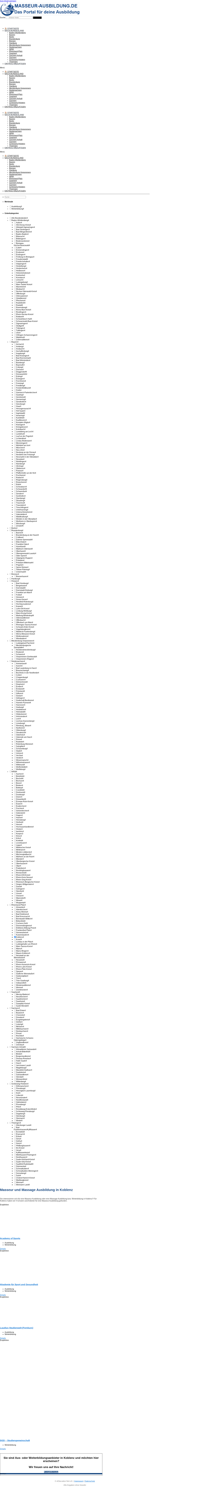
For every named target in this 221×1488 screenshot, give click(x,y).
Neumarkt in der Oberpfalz (27, 457)
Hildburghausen (23, 1146)
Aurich (19, 666)
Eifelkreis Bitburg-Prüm (26, 928)
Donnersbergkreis (24, 926)
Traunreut (20, 503)
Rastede (20, 742)
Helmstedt (20, 712)
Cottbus (19, 537)
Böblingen (21, 239)
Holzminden (21, 716)
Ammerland (21, 664)
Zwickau (20, 1045)
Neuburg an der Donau (26, 452)
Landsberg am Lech (24, 432)
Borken (19, 785)
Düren (19, 797)
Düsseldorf (21, 799)
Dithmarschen (22, 1086)
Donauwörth (21, 374)
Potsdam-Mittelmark (24, 563)
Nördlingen (21, 461)
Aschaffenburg (22, 351)
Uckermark (21, 572)
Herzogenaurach (23, 409)
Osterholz (20, 735)
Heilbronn (20, 271)
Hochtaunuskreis (23, 604)
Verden (19, 758)
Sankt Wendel (22, 1006)
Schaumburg (22, 749)
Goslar (19, 696)
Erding (19, 376)
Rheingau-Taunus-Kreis (26, 625)
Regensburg (21, 480)
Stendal (19, 1077)
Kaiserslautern (22, 935)
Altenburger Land (23, 1125)
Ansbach (20, 349)
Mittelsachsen (22, 1029)
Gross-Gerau (22, 599)
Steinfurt (20, 891)
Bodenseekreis (22, 241)
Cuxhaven (21, 680)
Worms (19, 987)
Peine (19, 739)
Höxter (19, 829)
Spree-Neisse (22, 567)
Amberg (20, 346)
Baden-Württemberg (17, 33)
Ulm (18, 333)
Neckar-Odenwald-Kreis (26, 291)
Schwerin (20, 654)
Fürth (18, 390)
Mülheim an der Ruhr (25, 857)
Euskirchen (21, 806)
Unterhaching (22, 510)
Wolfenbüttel (21, 767)
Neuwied (20, 960)
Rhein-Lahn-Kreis (24, 967)
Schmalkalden (22, 1169)
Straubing (20, 501)
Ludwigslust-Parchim (25, 643)
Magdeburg (21, 1068)
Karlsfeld (20, 418)
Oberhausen (21, 864)
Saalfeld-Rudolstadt (24, 1164)
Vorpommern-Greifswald (26, 657)
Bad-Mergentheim (24, 232)
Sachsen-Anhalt (15, 55)
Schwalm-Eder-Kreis (25, 627)
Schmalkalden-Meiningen (27, 1171)
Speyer (19, 971)
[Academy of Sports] (20, 1234)
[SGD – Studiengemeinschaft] (69, 1436)
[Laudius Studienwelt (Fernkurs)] (13, 1323)
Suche (2, 18)
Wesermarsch (22, 760)
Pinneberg (21, 1104)
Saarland (13, 53)
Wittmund (20, 765)
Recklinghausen (23, 870)
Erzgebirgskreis (23, 1020)
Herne (19, 824)
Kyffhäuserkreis (23, 1153)
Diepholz (20, 684)
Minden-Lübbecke (24, 852)
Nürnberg (20, 464)
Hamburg (13, 43)
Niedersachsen (15, 47)
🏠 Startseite (12, 29)
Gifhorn (19, 693)
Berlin (11, 37)
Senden (20, 494)
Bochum (20, 781)
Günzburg (20, 404)
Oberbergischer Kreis (25, 861)
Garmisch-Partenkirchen (26, 392)
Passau (19, 471)
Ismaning (20, 415)
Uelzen (19, 753)
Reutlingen (21, 312)
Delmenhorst (22, 682)
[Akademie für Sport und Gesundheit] (20, 1280)
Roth (18, 484)
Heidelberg (21, 266)
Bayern (12, 35)
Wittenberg (21, 1081)
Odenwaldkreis (22, 618)
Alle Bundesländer (20, 218)
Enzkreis (20, 252)
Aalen (19, 223)
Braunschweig (22, 670)
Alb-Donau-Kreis (23, 225)
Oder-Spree (21, 556)
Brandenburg (14, 39)
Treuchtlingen (22, 507)
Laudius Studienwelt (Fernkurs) (16, 1328)
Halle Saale (21, 1061)
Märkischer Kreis (23, 847)
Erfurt (19, 1136)
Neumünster (21, 1098)
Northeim (20, 728)
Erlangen (20, 379)
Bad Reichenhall (23, 358)
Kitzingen (20, 425)
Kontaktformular (51, 1472)
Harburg (20, 707)
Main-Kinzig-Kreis (24, 613)
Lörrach (19, 280)
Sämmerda (21, 1166)
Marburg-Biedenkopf (25, 615)
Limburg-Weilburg (24, 611)
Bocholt (19, 778)
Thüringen (13, 62)
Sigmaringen (22, 323)
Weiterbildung (18, 209)
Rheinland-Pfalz (15, 51)
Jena (18, 1150)
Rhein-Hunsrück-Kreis (25, 964)
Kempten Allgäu (23, 422)
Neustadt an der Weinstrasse (21, 957)
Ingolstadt (20, 413)
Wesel (19, 900)
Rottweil (20, 317)
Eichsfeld (20, 1132)
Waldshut (20, 337)
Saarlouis (20, 1001)
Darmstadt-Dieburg (24, 590)
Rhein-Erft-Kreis (23, 875)
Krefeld (19, 841)
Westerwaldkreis (23, 985)
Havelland (21, 546)
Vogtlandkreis (22, 1042)
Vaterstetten (21, 514)
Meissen (20, 1027)
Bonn (19, 783)
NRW (11, 49)
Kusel (19, 939)
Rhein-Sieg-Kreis (23, 880)
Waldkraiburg (22, 517)
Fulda (19, 595)
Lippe (19, 845)
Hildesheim (21, 714)
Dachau (20, 369)
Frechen (20, 808)
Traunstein (21, 505)
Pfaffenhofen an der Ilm (26, 473)
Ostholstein (21, 1102)
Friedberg (20, 386)
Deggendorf (21, 372)
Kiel (18, 1093)
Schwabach (21, 487)
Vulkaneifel (21, 983)
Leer (18, 719)
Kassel (19, 606)
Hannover (20, 705)
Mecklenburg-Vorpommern (20, 45)
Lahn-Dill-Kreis (22, 609)
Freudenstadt (22, 259)
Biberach (20, 236)
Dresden (20, 1017)
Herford (19, 822)
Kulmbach (20, 429)
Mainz (19, 949)
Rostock (20, 652)
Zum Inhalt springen (8, 1)
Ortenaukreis (22, 296)
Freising (20, 383)
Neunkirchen (22, 997)
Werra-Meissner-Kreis (25, 634)
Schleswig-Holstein (17, 60)
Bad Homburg (22, 583)
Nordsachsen (22, 1031)
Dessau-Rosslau (23, 1058)
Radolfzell (20, 303)
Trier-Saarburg (22, 981)
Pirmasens (21, 962)
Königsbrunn (22, 427)
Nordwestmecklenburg (26, 650)
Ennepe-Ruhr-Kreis (24, 801)
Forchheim (21, 381)
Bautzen (20, 1013)
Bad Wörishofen (23, 360)
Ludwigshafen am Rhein (26, 944)
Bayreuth (20, 365)
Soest (19, 887)
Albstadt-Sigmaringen (25, 227)
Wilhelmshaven (23, 762)
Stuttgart (20, 326)
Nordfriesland (22, 1100)
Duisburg (20, 795)
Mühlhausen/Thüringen (26, 1155)
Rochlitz (20, 1036)
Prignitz (19, 565)
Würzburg (20, 524)
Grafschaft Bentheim (25, 700)
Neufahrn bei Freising (25, 455)
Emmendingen (22, 250)
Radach (20, 478)
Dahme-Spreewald (24, 540)
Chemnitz (20, 1015)
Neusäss (20, 459)
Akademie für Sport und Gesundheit (19, 1284)
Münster (20, 859)
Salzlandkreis (22, 1075)
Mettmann (20, 850)
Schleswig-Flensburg (25, 1111)
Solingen (20, 889)
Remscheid (21, 873)
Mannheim (21, 287)
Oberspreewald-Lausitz (26, 553)
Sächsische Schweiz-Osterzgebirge (24, 1039)
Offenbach (21, 620)
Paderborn (21, 868)
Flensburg (20, 1088)
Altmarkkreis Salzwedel (26, 1049)
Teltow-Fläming (23, 569)
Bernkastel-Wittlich (24, 919)
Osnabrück (21, 732)
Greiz (19, 1143)
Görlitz (19, 1022)
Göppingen (21, 264)
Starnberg (20, 498)
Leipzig (19, 1024)
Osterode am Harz (24, 737)
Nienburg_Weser (23, 726)
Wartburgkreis (22, 1180)
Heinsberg (21, 820)
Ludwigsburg (22, 282)
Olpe (18, 866)
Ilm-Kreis (20, 1148)
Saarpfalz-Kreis (23, 1004)
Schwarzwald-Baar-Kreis (27, 321)
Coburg (19, 367)
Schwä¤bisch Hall (24, 319)
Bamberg (20, 363)
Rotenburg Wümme (24, 744)
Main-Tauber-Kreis (24, 284)
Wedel (19, 1121)
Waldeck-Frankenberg (25, 632)
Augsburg (20, 353)
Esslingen (20, 255)
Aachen (19, 774)
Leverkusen (21, 843)
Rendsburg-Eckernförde (26, 1109)
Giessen (20, 597)
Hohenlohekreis (23, 273)
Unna (19, 893)
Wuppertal (21, 903)
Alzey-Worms (22, 912)
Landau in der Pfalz (24, 942)
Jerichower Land (23, 1065)
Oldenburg (21, 730)
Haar (18, 406)
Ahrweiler (20, 907)
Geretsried (21, 397)
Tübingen (20, 328)
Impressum (78, 1481)
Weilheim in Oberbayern (26, 521)
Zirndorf (19, 526)
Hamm (19, 818)
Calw (18, 248)
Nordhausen (21, 1157)
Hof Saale (20, 411)
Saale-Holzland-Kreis (25, 1159)
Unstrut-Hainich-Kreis (25, 1178)
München (20, 448)
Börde (19, 1054)
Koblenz (20, 937)
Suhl (18, 1175)
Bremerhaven (22, 576)
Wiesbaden (21, 638)
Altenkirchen (21, 910)
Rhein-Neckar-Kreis (24, 314)
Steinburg (20, 1116)
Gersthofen (21, 402)
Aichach (20, 344)
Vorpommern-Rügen (25, 659)
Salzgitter (20, 746)
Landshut (20, 434)
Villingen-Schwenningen (26, 335)
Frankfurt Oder (22, 544)
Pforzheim (20, 301)
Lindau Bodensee (24, 441)
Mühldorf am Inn (23, 445)
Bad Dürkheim (22, 914)
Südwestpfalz (22, 976)
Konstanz (20, 278)
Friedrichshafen (23, 261)
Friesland (20, 691)
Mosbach (20, 289)
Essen (19, 804)
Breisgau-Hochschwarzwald (22, 244)
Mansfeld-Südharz (24, 1070)
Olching (19, 466)
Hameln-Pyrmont (23, 703)
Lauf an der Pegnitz (24, 436)
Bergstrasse (21, 586)
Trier (18, 978)
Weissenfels (21, 1079)
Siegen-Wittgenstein (25, 884)
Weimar (19, 1182)
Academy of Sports (10, 1238)
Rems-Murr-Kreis (23, 310)
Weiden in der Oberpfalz (26, 519)
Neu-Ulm (20, 450)
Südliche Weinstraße (25, 974)
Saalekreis (21, 1072)
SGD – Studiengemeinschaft (15, 1440)
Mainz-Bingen (22, 951)
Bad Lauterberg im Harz (26, 668)
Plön (18, 1107)
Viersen (19, 896)
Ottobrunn (20, 468)
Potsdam (20, 560)
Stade (19, 751)
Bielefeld (20, 776)
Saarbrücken (22, 999)
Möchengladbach (23, 854)
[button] (75, 68)
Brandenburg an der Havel (27, 535)
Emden (19, 687)
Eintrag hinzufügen (15, 64)
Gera (18, 1139)
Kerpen (19, 834)
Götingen (20, 698)
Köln (18, 838)
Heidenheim (21, 268)
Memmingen (21, 443)
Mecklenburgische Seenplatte (22, 646)
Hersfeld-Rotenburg (24, 602)
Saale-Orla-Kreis (23, 1162)
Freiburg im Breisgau (25, 257)
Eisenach (20, 1134)
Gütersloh (20, 813)
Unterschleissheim (24, 512)
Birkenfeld (20, 921)
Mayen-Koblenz (23, 953)
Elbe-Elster (21, 542)
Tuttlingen (20, 330)
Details (3, 1249)
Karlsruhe (20, 275)
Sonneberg (21, 1173)
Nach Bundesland (14, 31)
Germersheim (22, 932)
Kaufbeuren (21, 420)
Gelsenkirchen (22, 811)
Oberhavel (21, 551)
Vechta (19, 755)
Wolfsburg (20, 769)
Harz (18, 1063)
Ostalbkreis (21, 298)
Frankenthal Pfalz (24, 930)
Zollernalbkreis (22, 340)
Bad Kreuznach (23, 916)
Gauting (20, 395)
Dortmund (20, 792)
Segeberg (20, 1114)
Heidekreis (21, 709)
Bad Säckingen (23, 229)
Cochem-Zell (22, 923)
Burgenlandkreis (23, 1056)
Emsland (20, 689)
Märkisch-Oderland (24, 549)
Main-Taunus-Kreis (24, 946)
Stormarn (20, 1118)
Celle (19, 675)
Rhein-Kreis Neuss (24, 877)
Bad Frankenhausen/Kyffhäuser (25, 1128)
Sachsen (12, 58)
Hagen (19, 815)
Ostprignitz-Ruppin (24, 558)
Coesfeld (20, 790)
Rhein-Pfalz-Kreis (24, 969)
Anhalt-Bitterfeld (23, 1052)
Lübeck (19, 1095)
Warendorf (21, 898)
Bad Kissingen (22, 356)
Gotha (19, 1141)
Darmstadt (21, 588)
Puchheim (20, 475)
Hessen (15, 581)
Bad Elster (21, 1010)
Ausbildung (17, 206)
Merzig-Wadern (23, 994)
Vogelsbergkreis (23, 629)
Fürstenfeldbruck (23, 388)
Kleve (19, 836)
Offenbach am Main (24, 622)
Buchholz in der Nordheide (27, 673)
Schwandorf (21, 489)
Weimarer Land (23, 1185)
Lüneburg (20, 723)
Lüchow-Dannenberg (25, 721)
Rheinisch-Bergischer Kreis (28, 882)
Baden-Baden (22, 234)
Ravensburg (21, 307)
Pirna (19, 1033)
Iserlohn (20, 831)
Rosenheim (21, 482)
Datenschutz (90, 1481)
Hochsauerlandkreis (25, 827)
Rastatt (19, 305)
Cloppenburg (22, 677)
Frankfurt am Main (24, 592)
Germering (21, 399)
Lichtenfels (21, 438)
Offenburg (20, 294)
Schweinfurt (21, 491)
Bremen (12, 41)
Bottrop (19, 788)
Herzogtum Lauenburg (25, 1091)
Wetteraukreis (22, 636)
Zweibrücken (22, 990)
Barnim (19, 533)
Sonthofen (21, 496)
